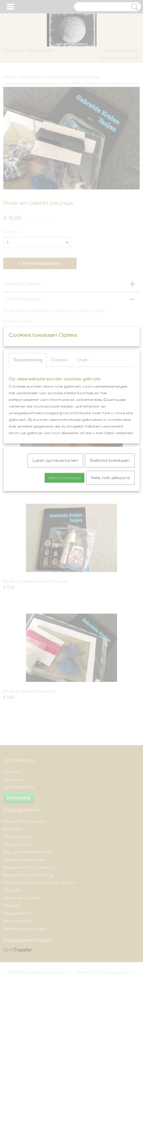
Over (82, 360)
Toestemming (27, 360)
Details (60, 360)
